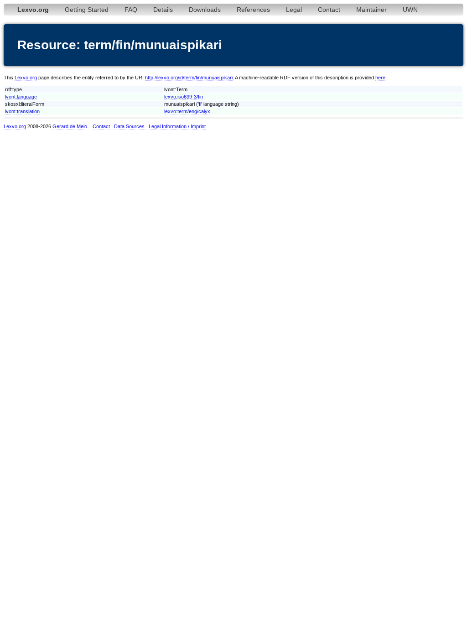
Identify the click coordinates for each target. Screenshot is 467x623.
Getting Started (87, 9)
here (380, 77)
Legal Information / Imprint (177, 126)
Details (163, 9)
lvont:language (21, 96)
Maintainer (371, 9)
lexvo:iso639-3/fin (183, 96)
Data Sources (129, 126)
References (253, 9)
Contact (329, 9)
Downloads (205, 9)
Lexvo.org (26, 77)
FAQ (131, 9)
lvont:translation (22, 111)
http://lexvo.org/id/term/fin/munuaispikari (189, 77)
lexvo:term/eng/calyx (187, 111)
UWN (410, 9)
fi (200, 104)
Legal (294, 9)
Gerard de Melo (69, 126)
